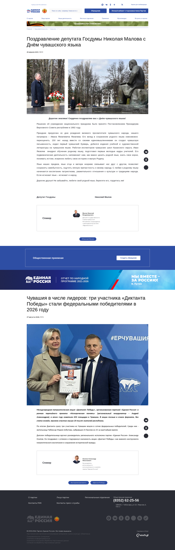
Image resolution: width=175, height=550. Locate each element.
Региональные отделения (97, 497)
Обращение (95, 11)
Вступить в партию (141, 18)
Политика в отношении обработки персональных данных (48, 541)
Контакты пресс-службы (68, 503)
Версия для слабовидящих (139, 4)
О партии (30, 18)
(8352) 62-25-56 (126, 500)
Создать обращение (128, 258)
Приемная (105, 18)
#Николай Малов (88, 239)
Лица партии (45, 18)
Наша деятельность (64, 18)
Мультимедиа (121, 18)
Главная (29, 29)
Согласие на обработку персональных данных (43, 543)
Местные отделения (86, 18)
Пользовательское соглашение (38, 537)
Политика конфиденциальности (38, 539)
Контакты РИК (35, 503)
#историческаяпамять (78, 482)
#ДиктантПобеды (99, 482)
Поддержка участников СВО (87, 24)
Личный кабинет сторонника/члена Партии (129, 11)
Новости (53, 29)
